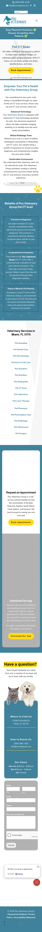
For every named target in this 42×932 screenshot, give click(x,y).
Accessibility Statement (24, 917)
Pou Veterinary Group (13, 115)
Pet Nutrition (21, 375)
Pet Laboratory (21, 394)
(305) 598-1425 (21, 743)
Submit (11, 845)
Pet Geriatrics (21, 368)
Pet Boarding (21, 343)
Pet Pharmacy (21, 408)
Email (9, 796)
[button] (36, 882)
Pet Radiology (21, 420)
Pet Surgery (21, 433)
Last (23, 792)
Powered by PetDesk (17, 914)
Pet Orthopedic (21, 381)
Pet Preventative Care (21, 414)
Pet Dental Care (21, 349)
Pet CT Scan (21, 388)
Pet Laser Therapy (21, 401)
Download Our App (21, 636)
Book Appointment (21, 70)
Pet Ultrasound (21, 427)
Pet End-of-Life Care (21, 362)
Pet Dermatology (21, 356)
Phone (8, 805)
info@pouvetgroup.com (21, 746)
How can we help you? (16, 814)
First (7, 792)
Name (9, 785)
